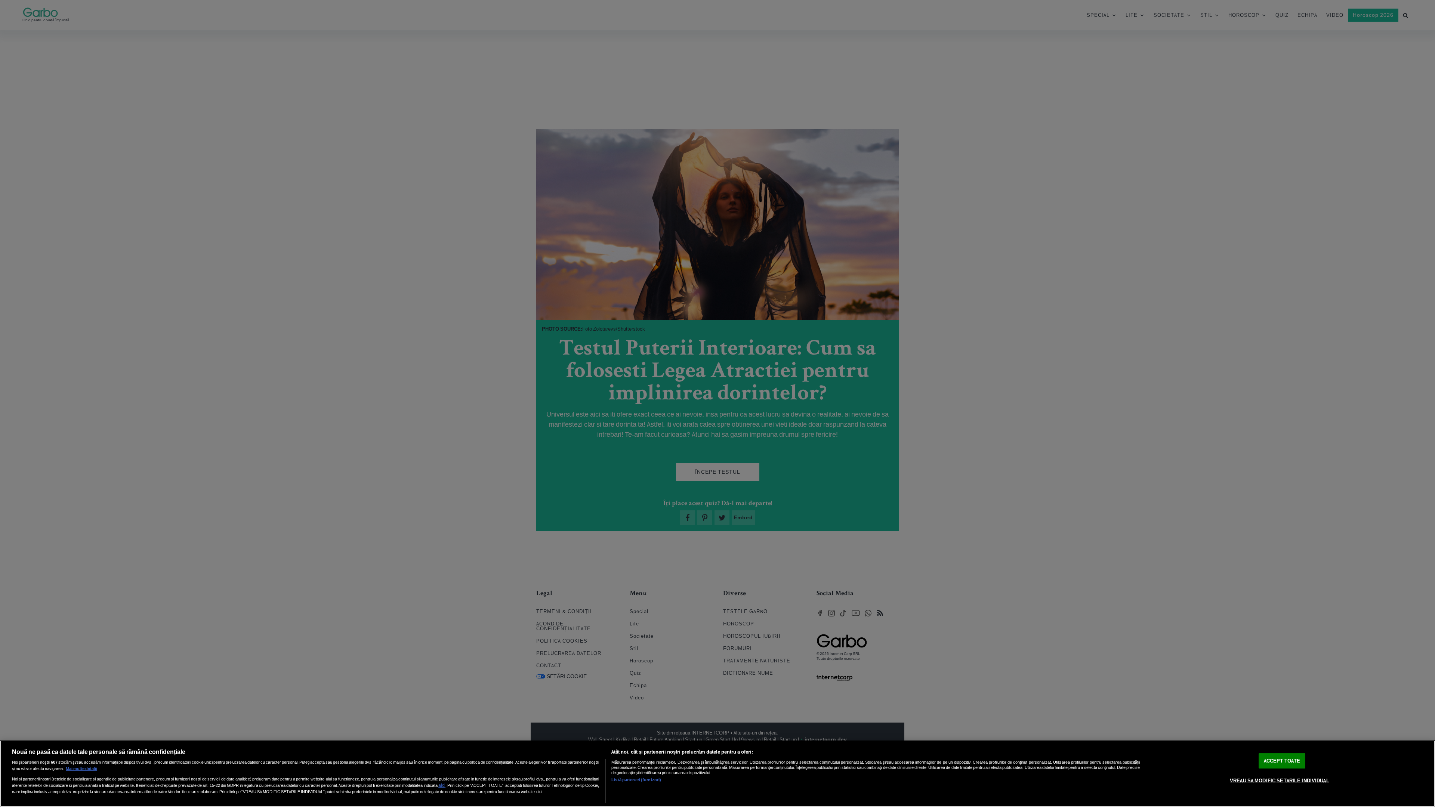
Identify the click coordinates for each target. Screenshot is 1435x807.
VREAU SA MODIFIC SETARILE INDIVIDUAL (1279, 780)
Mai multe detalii (81, 768)
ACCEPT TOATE (1282, 761)
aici (441, 785)
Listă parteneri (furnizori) (636, 779)
